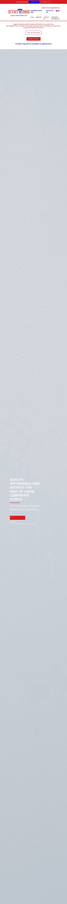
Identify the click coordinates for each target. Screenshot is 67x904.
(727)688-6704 (34, 2)
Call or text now (33, 33)
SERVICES (38, 17)
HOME (32, 17)
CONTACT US (46, 18)
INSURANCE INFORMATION (55, 18)
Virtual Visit (46, 2)
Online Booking (33, 39)
